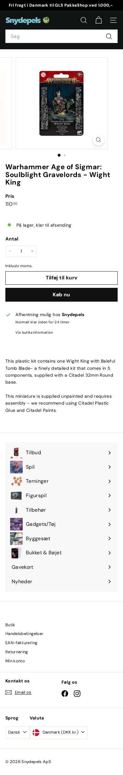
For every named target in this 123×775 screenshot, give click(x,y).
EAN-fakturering (21, 642)
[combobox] (61, 36)
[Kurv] (98, 20)
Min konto (15, 661)
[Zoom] (98, 140)
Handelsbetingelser (24, 633)
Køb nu (61, 294)
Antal (12, 239)
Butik (10, 624)
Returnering (16, 651)
